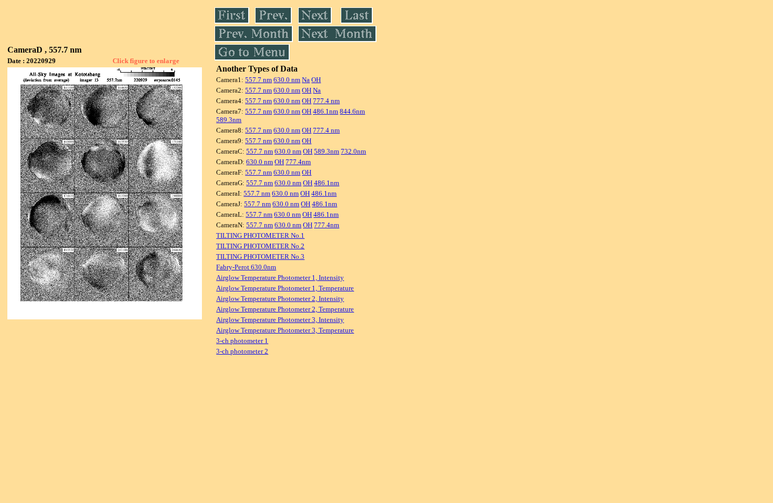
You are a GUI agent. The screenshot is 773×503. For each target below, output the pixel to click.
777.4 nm (326, 101)
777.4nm (298, 162)
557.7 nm (258, 80)
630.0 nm (286, 80)
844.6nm (352, 111)
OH (316, 80)
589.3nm (228, 120)
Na (306, 80)
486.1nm (325, 111)
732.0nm (353, 151)
